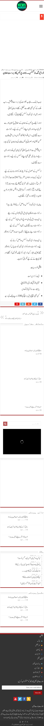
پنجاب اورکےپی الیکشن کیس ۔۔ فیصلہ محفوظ (30, 313)
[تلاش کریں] (5, 424)
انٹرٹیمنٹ (37, 654)
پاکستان (20, 78)
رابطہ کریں (37, 668)
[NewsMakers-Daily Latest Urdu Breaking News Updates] (22, 5)
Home (42, 70)
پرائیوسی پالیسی (36, 663)
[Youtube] (15, 699)
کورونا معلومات (36, 676)
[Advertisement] (22, 43)
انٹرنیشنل (37, 645)
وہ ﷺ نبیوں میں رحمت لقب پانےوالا (33, 350)
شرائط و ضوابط (36, 672)
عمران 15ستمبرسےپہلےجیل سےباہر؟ (33, 407)
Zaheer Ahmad (38, 78)
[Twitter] (20, 699)
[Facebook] (24, 699)
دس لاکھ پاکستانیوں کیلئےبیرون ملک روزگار (13, 317)
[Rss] (29, 699)
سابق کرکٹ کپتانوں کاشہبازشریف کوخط (32, 378)
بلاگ (38, 641)
